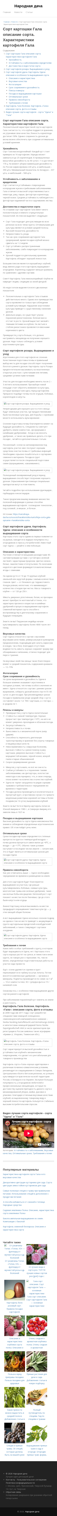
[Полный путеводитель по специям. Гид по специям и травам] (36, 1407)
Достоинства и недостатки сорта (24, 66)
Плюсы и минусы (16, 90)
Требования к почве (18, 103)
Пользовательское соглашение (31, 1479)
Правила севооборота (19, 99)
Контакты (10, 1479)
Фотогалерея (15, 84)
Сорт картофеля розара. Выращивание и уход (27, 69)
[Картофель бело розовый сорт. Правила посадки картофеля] (14, 1299)
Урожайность (15, 59)
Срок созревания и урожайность (24, 87)
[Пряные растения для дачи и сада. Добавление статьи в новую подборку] (36, 1371)
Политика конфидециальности (20, 1483)
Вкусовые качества (18, 81)
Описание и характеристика (22, 78)
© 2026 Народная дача (16, 1473)
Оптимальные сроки (18, 96)
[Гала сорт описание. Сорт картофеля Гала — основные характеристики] (36, 1293)
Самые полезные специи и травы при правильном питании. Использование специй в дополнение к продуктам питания (26, 1193)
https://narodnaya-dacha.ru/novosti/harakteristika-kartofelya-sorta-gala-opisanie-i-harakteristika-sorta (27, 517)
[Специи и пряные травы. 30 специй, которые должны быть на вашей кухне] (14, 1442)
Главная (7, 12)
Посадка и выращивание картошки (25, 93)
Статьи (29, 12)
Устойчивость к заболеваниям (28, 1150)
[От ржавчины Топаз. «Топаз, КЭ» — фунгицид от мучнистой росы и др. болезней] (14, 1257)
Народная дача (28, 5)
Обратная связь (13, 1492)
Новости (18, 12)
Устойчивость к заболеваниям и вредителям (30, 63)
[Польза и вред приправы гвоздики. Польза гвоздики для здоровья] (14, 1371)
